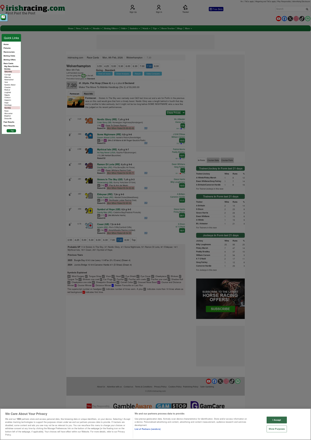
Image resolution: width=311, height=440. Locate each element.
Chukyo (7, 97)
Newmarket (8, 79)
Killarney (7, 77)
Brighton (7, 115)
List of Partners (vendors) (148, 428)
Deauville (8, 118)
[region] (155, 424)
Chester (7, 87)
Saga (6, 102)
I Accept (277, 420)
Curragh (7, 74)
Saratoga (8, 105)
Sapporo (7, 100)
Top (12, 130)
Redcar (7, 89)
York (6, 82)
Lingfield (7, 92)
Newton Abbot (9, 84)
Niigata (7, 95)
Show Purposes (277, 428)
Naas (6, 110)
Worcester (8, 113)
